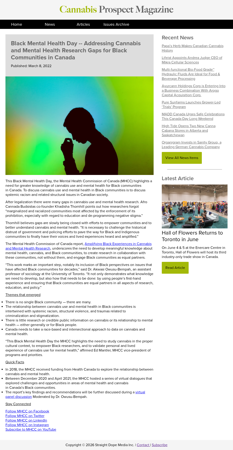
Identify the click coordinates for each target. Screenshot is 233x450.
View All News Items (181, 158)
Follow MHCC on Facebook (27, 411)
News (50, 24)
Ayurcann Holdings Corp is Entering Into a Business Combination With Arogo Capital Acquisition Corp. (193, 90)
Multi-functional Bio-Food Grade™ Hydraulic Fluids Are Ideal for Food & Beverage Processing (191, 74)
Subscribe (159, 445)
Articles (83, 24)
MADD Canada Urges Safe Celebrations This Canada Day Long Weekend (193, 116)
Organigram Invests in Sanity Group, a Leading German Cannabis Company (191, 144)
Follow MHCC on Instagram (27, 425)
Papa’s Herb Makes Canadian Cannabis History (192, 48)
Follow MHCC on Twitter (24, 416)
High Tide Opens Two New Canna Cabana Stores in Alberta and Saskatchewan (188, 130)
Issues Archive (116, 24)
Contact (143, 445)
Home (16, 24)
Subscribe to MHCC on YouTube (30, 429)
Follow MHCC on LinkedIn (26, 420)
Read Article (175, 267)
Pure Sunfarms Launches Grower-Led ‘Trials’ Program (191, 104)
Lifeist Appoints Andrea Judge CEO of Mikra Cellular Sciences (192, 60)
